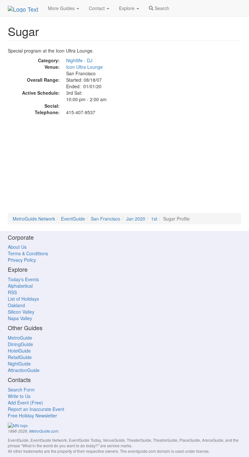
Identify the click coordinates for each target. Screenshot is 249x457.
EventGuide (73, 218)
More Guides (62, 8)
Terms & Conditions (28, 253)
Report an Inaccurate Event (36, 409)
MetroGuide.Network (34, 218)
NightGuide (19, 363)
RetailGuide (20, 357)
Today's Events (23, 279)
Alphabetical (20, 286)
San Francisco (105, 218)
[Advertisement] (124, 167)
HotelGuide (19, 350)
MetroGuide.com (43, 431)
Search (161, 8)
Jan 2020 (135, 218)
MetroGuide (20, 337)
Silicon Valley (21, 311)
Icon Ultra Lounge (84, 67)
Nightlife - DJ (79, 60)
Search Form (21, 389)
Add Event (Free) (25, 402)
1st (154, 218)
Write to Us (19, 396)
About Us (17, 247)
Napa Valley (20, 318)
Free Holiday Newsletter (32, 415)
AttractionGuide (24, 370)
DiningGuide (20, 344)
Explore (127, 8)
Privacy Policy (22, 260)
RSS (12, 292)
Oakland (16, 305)
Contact (97, 8)
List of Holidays (23, 298)
